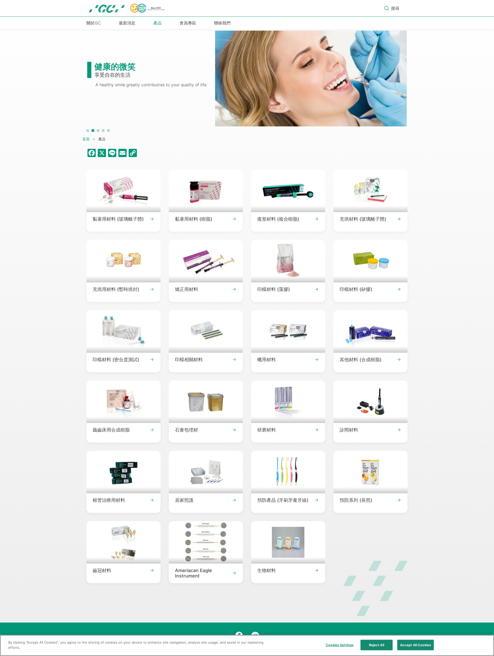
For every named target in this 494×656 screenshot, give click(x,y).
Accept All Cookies (415, 645)
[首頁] (127, 8)
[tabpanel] (247, 81)
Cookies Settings (340, 645)
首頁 (86, 139)
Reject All (376, 645)
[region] (247, 645)
